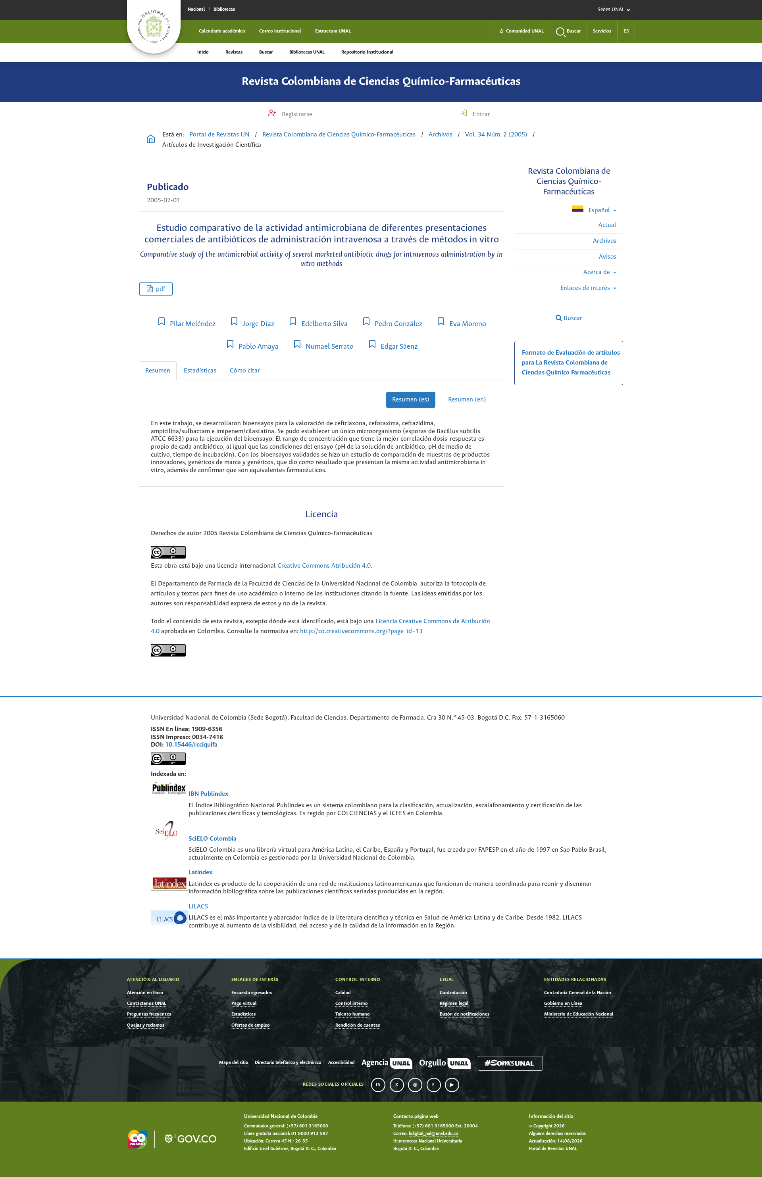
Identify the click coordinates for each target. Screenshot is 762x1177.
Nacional (196, 9)
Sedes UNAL (611, 10)
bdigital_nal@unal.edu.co (433, 1133)
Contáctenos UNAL (146, 1003)
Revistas (233, 52)
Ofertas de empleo (250, 1025)
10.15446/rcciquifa (191, 744)
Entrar (480, 114)
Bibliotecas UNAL (307, 52)
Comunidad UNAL (521, 31)
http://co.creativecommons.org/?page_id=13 (361, 631)
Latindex (200, 872)
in (378, 1085)
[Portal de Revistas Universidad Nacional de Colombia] (151, 140)
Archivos (440, 134)
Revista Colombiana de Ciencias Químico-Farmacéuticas (381, 81)
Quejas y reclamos (145, 1025)
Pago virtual (243, 1003)
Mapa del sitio (233, 1062)
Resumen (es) (410, 399)
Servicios (602, 31)
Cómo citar (245, 370)
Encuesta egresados (251, 992)
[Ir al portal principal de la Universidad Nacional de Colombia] (154, 27)
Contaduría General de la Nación (577, 992)
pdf (160, 289)
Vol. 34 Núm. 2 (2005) (496, 134)
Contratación (453, 992)
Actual (607, 225)
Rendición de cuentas (357, 1025)
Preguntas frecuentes (149, 1014)
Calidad (343, 992)
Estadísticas (200, 370)
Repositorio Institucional (367, 52)
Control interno (351, 1003)
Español (599, 210)
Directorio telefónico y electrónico (288, 1062)
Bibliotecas (224, 9)
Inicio (203, 52)
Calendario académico (222, 31)
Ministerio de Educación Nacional (578, 1014)
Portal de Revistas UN (219, 134)
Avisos (607, 256)
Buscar (266, 52)
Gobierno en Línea (563, 1003)
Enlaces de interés (586, 288)
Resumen (157, 370)
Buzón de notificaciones (464, 1014)
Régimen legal (454, 1003)
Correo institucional (280, 31)
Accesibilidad (341, 1062)
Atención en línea (145, 992)
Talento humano (352, 1014)
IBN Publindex (208, 794)
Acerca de (597, 272)
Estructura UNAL (333, 31)
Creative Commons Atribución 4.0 (324, 566)
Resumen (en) (467, 399)
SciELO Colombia (213, 838)
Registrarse (296, 114)
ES (626, 31)
